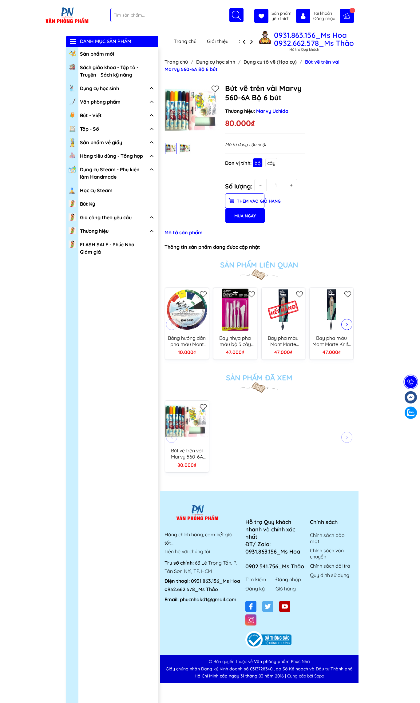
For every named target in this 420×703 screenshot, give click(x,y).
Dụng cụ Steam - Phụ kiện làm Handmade (110, 173)
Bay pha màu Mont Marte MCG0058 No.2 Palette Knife (283, 341)
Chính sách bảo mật (327, 538)
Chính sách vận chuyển (327, 553)
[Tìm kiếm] (236, 15)
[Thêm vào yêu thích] (215, 88)
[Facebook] (250, 606)
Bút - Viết (91, 115)
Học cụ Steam (96, 190)
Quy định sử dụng (329, 575)
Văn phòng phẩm (100, 102)
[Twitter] (267, 606)
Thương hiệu (94, 231)
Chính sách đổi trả (330, 566)
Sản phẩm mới (97, 54)
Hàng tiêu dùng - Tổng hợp (111, 156)
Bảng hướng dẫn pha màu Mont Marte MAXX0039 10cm (186, 341)
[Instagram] (250, 620)
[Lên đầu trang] (413, 688)
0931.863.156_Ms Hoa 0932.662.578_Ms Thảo (314, 39)
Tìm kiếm (255, 579)
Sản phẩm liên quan (259, 264)
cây (271, 163)
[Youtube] (284, 606)
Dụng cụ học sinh (99, 88)
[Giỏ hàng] (347, 16)
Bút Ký (87, 204)
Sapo (319, 676)
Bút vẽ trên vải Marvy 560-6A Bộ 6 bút (187, 453)
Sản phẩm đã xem (259, 377)
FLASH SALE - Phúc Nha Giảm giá (107, 248)
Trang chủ (185, 41)
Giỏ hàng (285, 589)
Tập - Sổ (89, 129)
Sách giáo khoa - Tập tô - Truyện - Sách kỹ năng (109, 71)
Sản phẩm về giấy (101, 142)
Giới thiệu (217, 41)
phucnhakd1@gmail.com (208, 599)
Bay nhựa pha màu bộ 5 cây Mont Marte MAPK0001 (235, 341)
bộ (258, 163)
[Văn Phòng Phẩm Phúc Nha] (67, 15)
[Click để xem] (192, 112)
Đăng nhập (288, 579)
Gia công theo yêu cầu (106, 217)
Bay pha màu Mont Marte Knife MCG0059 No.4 (331, 341)
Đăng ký (255, 589)
